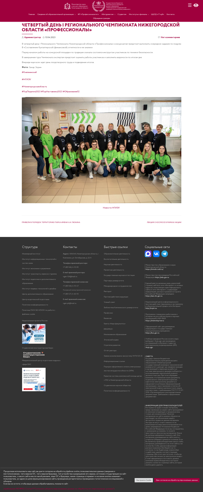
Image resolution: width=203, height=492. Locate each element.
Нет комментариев (170, 37)
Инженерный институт (31, 254)
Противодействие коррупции (116, 297)
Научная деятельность (113, 264)
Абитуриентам (108, 14)
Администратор (32, 37)
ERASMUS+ (108, 329)
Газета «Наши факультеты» (115, 323)
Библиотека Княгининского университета (121, 307)
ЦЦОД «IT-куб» (157, 14)
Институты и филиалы (138, 14)
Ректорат (108, 291)
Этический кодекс (111, 340)
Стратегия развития (112, 345)
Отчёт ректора (110, 350)
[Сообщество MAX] (148, 253)
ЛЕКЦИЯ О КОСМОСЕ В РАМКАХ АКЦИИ (164, 222)
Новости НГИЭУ (111, 207)
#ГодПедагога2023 (31, 91)
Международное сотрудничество (118, 286)
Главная (32, 14)
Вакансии (108, 318)
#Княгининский (29, 72)
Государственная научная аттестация (119, 275)
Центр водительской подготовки (35, 299)
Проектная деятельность (114, 270)
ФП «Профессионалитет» (88, 14)
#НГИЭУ (26, 79)
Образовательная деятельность (117, 254)
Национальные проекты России (35, 320)
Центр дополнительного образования (37, 294)
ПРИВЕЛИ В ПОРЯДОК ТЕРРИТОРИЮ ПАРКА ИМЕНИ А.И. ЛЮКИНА (51, 222)
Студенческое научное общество (117, 385)
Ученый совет (109, 302)
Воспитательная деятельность (116, 259)
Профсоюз (108, 313)
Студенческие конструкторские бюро (37, 348)
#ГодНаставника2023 (51, 91)
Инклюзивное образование (115, 334)
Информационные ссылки (114, 361)
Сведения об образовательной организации (55, 14)
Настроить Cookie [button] (143, 480)
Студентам (122, 14)
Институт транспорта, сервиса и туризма (39, 274)
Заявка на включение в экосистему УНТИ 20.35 (123, 356)
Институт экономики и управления (36, 268)
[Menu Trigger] (190, 5)
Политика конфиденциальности (35, 305)
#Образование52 (71, 91)
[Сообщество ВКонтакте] (156, 253)
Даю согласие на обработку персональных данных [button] (177, 480)
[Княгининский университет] (97, 6)
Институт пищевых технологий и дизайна (39, 288)
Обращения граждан (101, 18)
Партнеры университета (114, 280)
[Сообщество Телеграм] (164, 253)
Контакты (171, 14)
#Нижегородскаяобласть (34, 86)
